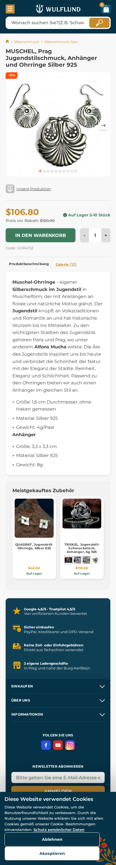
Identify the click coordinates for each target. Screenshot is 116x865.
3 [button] (48, 171)
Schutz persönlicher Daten (59, 829)
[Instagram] (70, 745)
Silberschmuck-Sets (61, 42)
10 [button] (76, 171)
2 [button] (44, 171)
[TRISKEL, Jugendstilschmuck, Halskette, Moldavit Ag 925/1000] (95, 560)
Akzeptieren (52, 853)
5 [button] (56, 171)
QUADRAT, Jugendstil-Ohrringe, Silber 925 (34, 546)
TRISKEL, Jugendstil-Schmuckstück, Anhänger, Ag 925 (81, 548)
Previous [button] (12, 125)
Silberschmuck (26, 42)
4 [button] (52, 171)
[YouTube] (58, 745)
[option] (58, 125)
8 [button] (68, 171)
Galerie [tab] (66, 264)
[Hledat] (99, 23)
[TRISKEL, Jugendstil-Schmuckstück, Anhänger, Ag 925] (68, 560)
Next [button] (103, 125)
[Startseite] (8, 42)
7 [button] (64, 171)
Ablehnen (52, 839)
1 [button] (40, 171)
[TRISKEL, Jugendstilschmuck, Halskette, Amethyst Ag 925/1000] (77, 560)
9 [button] (72, 171)
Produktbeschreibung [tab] (29, 264)
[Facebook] (46, 745)
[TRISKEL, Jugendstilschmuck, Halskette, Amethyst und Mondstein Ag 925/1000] (86, 560)
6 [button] (60, 171)
